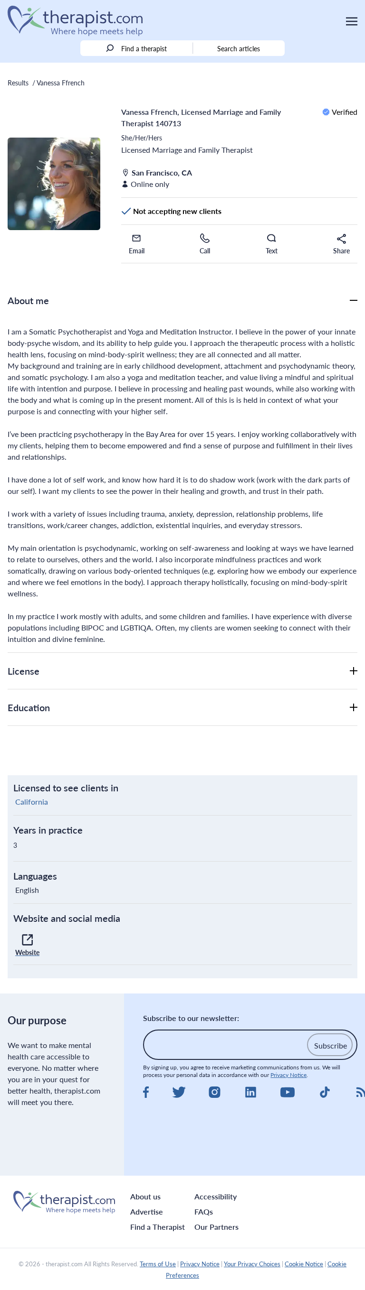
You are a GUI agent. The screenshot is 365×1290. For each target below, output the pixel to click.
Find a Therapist (157, 1226)
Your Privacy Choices (252, 1264)
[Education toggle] (353, 707)
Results (18, 82)
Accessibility (215, 1196)
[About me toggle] (353, 300)
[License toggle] (353, 671)
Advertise (146, 1211)
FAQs (203, 1211)
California (31, 801)
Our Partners (216, 1226)
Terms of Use (158, 1264)
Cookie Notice (304, 1264)
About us (145, 1196)
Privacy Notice (288, 1075)
